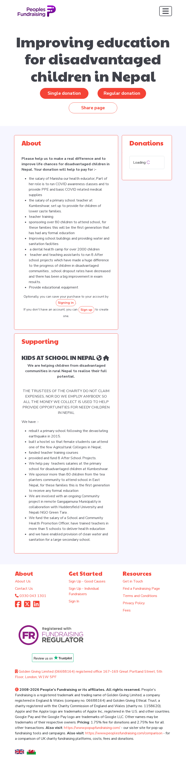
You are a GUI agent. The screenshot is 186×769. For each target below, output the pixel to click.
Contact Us (24, 588)
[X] (27, 605)
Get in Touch (133, 581)
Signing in (66, 303)
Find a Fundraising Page (141, 588)
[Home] (99, 357)
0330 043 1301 (33, 595)
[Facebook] (18, 605)
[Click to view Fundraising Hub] (106, 357)
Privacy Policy (134, 603)
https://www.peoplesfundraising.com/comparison (123, 733)
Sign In (74, 601)
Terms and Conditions (140, 595)
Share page (93, 108)
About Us (23, 581)
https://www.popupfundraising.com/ (92, 727)
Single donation (64, 93)
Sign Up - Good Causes (87, 581)
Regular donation (121, 93)
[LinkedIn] (36, 605)
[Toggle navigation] (165, 11)
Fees (127, 610)
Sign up (86, 310)
